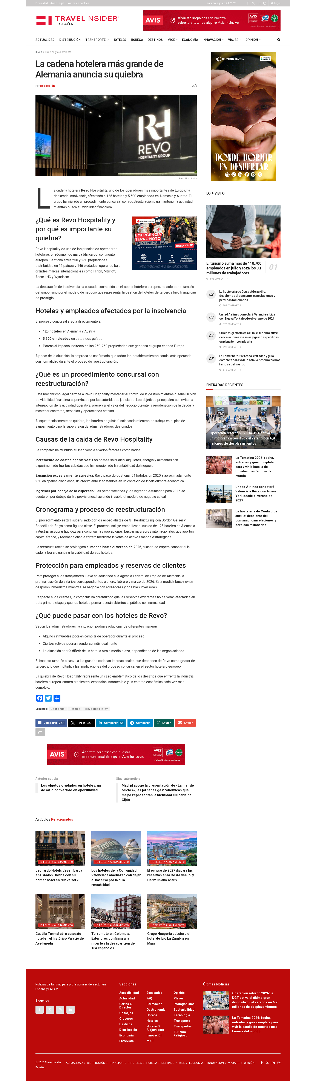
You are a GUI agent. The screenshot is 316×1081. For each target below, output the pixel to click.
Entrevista (126, 1041)
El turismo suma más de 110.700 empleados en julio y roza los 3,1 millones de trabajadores (234, 268)
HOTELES (119, 40)
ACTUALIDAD (45, 40)
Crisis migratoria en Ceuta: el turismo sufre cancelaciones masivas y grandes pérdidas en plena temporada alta (249, 337)
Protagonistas (184, 1004)
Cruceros (126, 1018)
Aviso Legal (57, 3)
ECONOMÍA (190, 40)
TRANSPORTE (95, 40)
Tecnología (182, 1015)
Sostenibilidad (184, 1009)
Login (277, 3)
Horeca (152, 1015)
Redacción (47, 85)
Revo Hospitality (96, 708)
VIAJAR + (234, 40)
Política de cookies (78, 3)
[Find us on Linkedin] (70, 1010)
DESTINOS (155, 40)
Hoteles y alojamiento (58, 52)
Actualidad (127, 998)
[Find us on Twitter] (253, 3)
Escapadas (154, 992)
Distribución (128, 1030)
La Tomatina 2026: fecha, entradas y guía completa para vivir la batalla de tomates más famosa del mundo (249, 360)
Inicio (38, 52)
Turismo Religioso (180, 1033)
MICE (171, 40)
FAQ (149, 998)
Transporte (182, 1020)
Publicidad (41, 3)
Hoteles (75, 708)
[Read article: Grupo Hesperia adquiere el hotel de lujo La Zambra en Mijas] (172, 911)
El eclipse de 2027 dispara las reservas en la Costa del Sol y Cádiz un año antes (170, 875)
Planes (179, 998)
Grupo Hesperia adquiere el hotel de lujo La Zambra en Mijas (168, 938)
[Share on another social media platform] (40, 732)
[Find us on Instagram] (264, 3)
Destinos (125, 1024)
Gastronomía (156, 1009)
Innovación (154, 1035)
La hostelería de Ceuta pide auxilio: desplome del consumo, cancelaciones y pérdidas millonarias (247, 296)
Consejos (126, 1013)
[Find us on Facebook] (248, 3)
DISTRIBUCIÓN (70, 40)
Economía (58, 708)
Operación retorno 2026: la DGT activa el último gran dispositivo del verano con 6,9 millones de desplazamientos (242, 438)
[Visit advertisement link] (212, 20)
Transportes (183, 1026)
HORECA (137, 40)
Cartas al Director (125, 1005)
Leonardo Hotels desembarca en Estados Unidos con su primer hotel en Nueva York (58, 875)
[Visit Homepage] (78, 20)
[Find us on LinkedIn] (259, 3)
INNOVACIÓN (212, 40)
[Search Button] (279, 39)
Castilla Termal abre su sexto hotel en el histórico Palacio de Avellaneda (59, 938)
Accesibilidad (129, 992)
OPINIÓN (251, 40)
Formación (154, 1004)
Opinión (179, 992)
